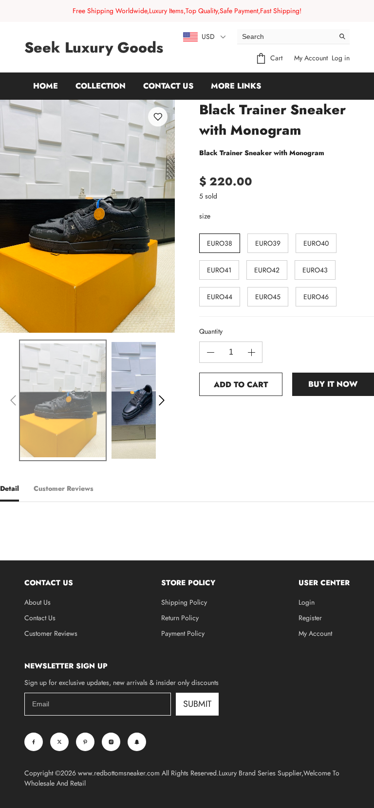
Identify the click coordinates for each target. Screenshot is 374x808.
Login (307, 602)
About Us (37, 602)
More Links (236, 85)
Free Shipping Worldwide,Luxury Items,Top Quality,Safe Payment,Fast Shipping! (187, 11)
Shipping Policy (184, 602)
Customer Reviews (50, 633)
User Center (324, 582)
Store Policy (188, 582)
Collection (100, 85)
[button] (13, 400)
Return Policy (180, 618)
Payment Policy (183, 633)
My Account (311, 58)
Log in (341, 58)
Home (45, 85)
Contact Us (168, 85)
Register (310, 618)
